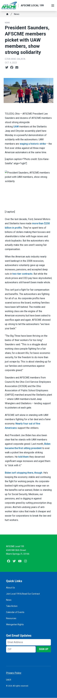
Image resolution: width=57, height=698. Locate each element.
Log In (8, 679)
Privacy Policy (13, 672)
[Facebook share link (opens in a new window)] (12, 67)
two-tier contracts (22, 273)
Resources (11, 618)
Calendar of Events (15, 612)
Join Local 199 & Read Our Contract (23, 594)
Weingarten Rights (15, 624)
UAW (16, 126)
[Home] (7, 14)
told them (23, 456)
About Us (10, 587)
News (16, 14)
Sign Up (43, 649)
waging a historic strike (33, 143)
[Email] (17, 67)
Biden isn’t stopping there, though (23, 472)
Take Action (11, 606)
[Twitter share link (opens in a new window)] (7, 67)
